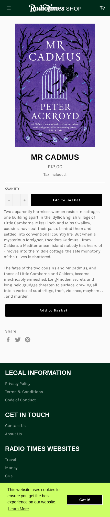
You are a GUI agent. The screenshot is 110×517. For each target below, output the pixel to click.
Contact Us (15, 425)
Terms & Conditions (24, 391)
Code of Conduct (20, 399)
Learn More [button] (18, 509)
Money (11, 467)
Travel (10, 459)
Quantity (12, 188)
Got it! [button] (84, 500)
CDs (9, 475)
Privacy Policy (17, 383)
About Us (13, 433)
